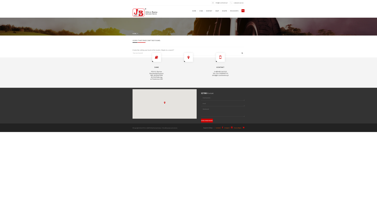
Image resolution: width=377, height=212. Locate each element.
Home (194, 11)
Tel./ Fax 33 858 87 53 (220, 73)
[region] (165, 104)
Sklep (217, 11)
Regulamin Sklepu (208, 128)
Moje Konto (234, 11)
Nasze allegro (237, 128)
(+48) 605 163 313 (238, 3)
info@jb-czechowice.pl (221, 3)
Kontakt (209, 11)
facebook (218, 128)
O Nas (201, 11)
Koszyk (224, 11)
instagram (227, 128)
